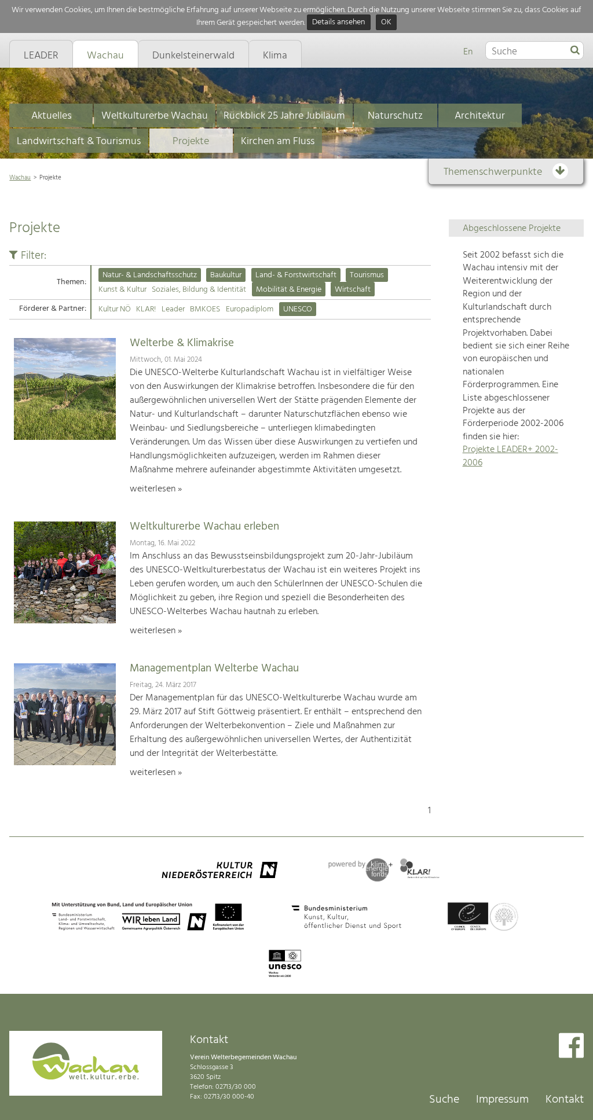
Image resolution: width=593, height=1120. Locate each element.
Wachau (20, 177)
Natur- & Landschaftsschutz (150, 275)
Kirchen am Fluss (277, 141)
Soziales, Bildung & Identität (199, 289)
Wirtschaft (353, 289)
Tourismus (367, 275)
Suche (444, 1099)
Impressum (502, 1099)
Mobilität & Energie (288, 289)
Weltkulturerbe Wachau (154, 116)
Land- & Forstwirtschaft (295, 275)
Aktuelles (51, 116)
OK (386, 23)
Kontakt (565, 1099)
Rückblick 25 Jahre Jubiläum (284, 116)
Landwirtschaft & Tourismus (79, 141)
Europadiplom (249, 309)
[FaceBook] (571, 1047)
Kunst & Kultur (122, 289)
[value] (575, 50)
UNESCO (297, 309)
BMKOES (205, 309)
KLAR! (146, 309)
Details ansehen (338, 23)
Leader (173, 309)
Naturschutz (395, 116)
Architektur (480, 116)
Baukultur (225, 275)
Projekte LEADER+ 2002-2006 (510, 456)
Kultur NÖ (114, 309)
